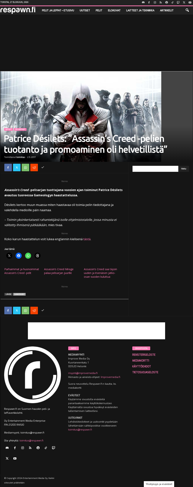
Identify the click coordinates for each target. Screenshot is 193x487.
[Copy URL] (43, 167)
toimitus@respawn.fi (31, 440)
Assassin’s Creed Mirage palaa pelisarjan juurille (59, 271)
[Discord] (143, 2)
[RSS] (161, 2)
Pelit (99, 10)
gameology (19, 294)
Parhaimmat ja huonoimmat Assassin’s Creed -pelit (21, 271)
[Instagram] (155, 2)
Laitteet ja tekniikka (140, 10)
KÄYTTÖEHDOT (141, 366)
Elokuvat (114, 10)
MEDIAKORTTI (140, 360)
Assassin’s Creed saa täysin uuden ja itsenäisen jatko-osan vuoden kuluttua (100, 272)
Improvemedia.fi (110, 377)
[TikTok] (172, 2)
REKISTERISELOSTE (143, 355)
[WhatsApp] (25, 167)
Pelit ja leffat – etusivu (58, 10)
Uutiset (85, 10)
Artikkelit (167, 10)
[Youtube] (190, 2)
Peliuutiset (20, 129)
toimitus (20, 157)
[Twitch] (178, 2)
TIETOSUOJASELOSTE (145, 372)
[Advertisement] (96, 42)
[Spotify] (166, 2)
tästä (86, 239)
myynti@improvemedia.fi (83, 373)
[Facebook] (149, 2)
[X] (184, 2)
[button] (187, 10)
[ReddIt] (34, 167)
